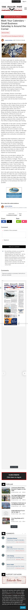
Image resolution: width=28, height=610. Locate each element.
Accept (23, 607)
